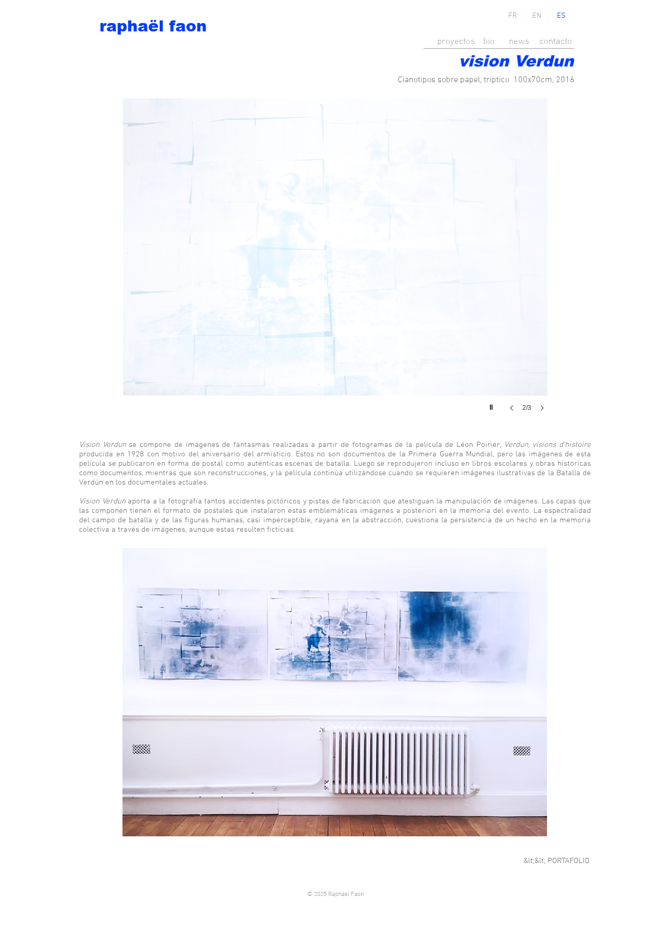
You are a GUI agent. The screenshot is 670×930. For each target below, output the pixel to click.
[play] (492, 404)
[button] (335, 265)
